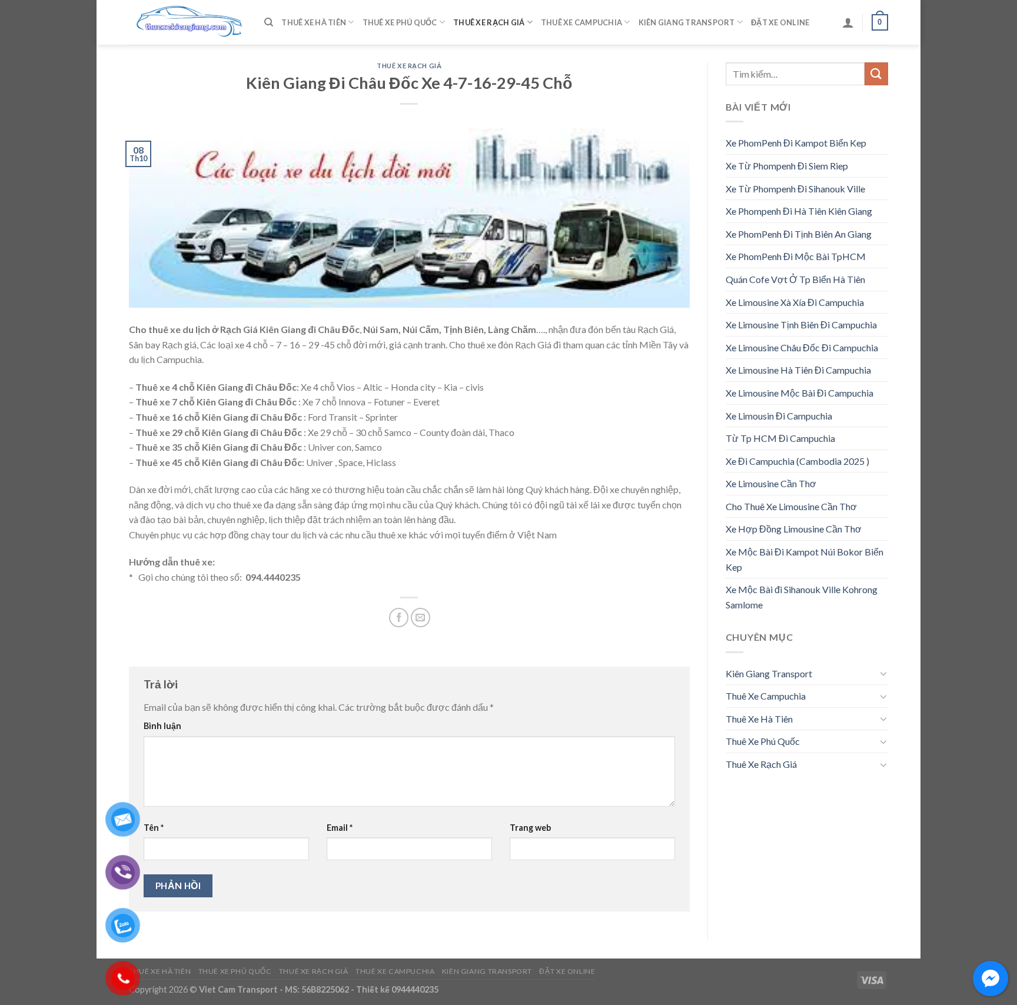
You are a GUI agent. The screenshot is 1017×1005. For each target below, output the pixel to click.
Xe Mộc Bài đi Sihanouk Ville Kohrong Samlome (802, 597)
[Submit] (876, 73)
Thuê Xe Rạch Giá (488, 22)
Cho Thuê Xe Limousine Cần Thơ (791, 506)
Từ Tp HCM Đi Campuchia (780, 438)
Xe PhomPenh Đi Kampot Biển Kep (796, 142)
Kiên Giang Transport (687, 22)
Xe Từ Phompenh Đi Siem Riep (787, 165)
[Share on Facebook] (398, 617)
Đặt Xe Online (780, 22)
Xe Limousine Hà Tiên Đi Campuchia (798, 369)
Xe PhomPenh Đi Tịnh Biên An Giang (799, 233)
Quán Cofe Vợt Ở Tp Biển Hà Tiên (795, 279)
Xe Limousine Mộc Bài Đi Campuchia (799, 392)
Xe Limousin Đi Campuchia (779, 415)
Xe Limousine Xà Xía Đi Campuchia (795, 302)
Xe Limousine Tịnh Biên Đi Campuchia (801, 324)
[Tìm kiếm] (268, 22)
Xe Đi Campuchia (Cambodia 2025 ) (797, 461)
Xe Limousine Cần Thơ (771, 483)
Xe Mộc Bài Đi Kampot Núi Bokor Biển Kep (804, 559)
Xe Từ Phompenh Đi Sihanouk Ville (795, 188)
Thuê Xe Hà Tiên (313, 22)
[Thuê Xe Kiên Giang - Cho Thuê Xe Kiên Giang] (188, 23)
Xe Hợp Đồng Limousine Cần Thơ (794, 528)
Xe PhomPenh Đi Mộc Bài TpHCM (796, 256)
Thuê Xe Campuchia (581, 22)
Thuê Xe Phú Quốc (400, 22)
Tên (154, 828)
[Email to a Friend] (420, 617)
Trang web (530, 828)
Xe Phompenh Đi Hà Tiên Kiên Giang (799, 211)
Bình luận (162, 726)
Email (340, 828)
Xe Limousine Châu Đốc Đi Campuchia (802, 347)
